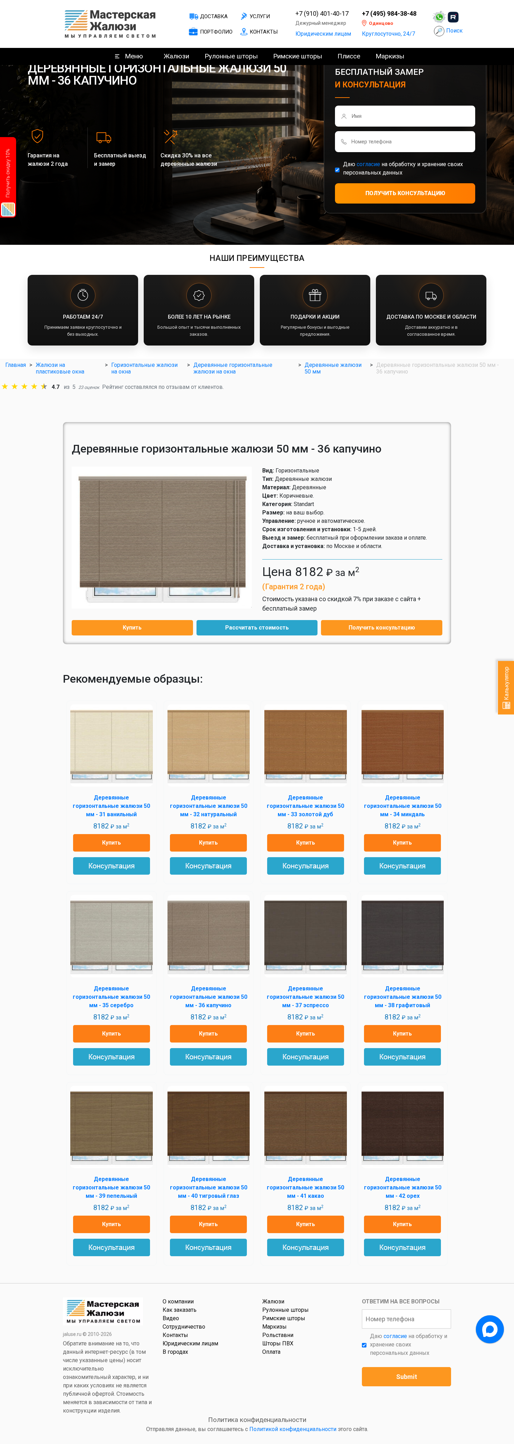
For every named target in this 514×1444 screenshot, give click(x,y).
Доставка (214, 16)
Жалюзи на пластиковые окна (60, 368)
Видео (171, 1318)
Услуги (260, 16)
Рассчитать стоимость (257, 627)
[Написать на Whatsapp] (439, 17)
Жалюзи (176, 56)
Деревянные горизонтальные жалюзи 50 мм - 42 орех (402, 1187)
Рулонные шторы (231, 56)
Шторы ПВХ (277, 1343)
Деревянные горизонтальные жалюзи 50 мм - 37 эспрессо (305, 997)
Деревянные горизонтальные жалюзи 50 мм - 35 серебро (111, 997)
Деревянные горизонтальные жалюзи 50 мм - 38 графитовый (402, 997)
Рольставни (277, 1335)
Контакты (264, 32)
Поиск (454, 30)
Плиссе (348, 56)
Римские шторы (297, 56)
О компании (178, 1301)
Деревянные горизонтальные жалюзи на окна (232, 368)
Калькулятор (506, 684)
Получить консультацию (382, 627)
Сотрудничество (184, 1326)
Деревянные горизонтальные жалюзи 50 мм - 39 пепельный (111, 1187)
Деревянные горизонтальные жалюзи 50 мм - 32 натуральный (208, 806)
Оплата (271, 1352)
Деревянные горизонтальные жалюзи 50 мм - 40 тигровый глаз (208, 1187)
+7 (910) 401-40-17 (322, 13)
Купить (132, 627)
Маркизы (390, 56)
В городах (175, 1352)
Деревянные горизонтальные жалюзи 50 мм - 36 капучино (208, 997)
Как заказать (180, 1310)
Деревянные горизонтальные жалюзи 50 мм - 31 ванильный (111, 806)
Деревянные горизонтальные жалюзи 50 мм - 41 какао (305, 1187)
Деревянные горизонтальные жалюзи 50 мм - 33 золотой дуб (305, 806)
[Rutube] (453, 17)
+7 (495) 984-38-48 (389, 13)
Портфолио (216, 32)
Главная (15, 365)
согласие (368, 164)
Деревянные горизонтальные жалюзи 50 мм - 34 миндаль (402, 806)
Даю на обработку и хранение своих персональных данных (403, 168)
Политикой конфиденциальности (292, 1429)
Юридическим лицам (323, 33)
